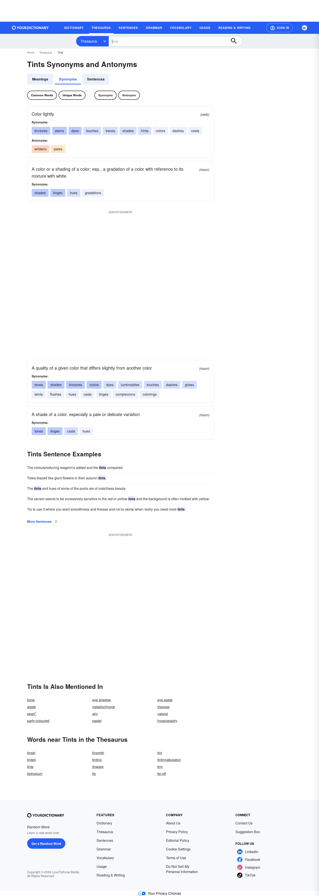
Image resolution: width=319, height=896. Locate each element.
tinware (98, 766)
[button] (279, 27)
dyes (75, 130)
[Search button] (235, 41)
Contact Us (244, 823)
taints (39, 394)
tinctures (41, 130)
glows (189, 384)
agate (31, 706)
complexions (125, 394)
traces (110, 130)
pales (58, 148)
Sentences (96, 79)
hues (73, 192)
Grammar (104, 849)
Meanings (40, 79)
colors (160, 130)
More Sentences (39, 521)
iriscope (163, 706)
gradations (93, 192)
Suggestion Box (247, 831)
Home (30, 52)
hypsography (167, 720)
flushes (55, 394)
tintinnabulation (169, 759)
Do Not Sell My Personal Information (182, 869)
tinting (97, 759)
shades (128, 130)
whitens (40, 148)
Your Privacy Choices (164, 893)
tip (94, 773)
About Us (173, 823)
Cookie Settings (178, 849)
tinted (31, 759)
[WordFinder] (304, 27)
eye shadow (101, 699)
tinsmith (98, 752)
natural (162, 713)
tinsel (31, 752)
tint (159, 752)
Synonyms (68, 79)
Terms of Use (176, 857)
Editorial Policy (177, 840)
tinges (57, 192)
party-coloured (38, 720)
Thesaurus (89, 41)
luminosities (130, 384)
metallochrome (103, 706)
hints (144, 130)
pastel (97, 720)
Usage (102, 866)
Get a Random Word (46, 843)
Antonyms (129, 95)
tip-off (161, 773)
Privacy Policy (177, 831)
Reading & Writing (111, 875)
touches (92, 130)
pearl (31, 713)
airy (95, 713)
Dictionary (104, 823)
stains (59, 130)
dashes (178, 130)
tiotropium (34, 773)
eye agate (165, 699)
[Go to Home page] (30, 28)
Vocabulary (105, 857)
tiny (160, 766)
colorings (150, 394)
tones (39, 384)
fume (31, 699)
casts (195, 130)
